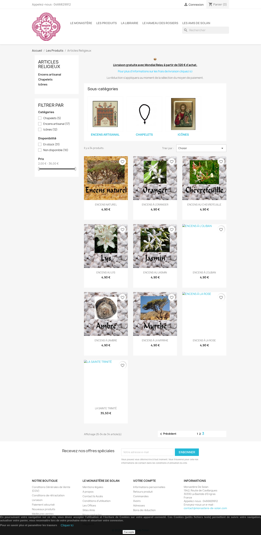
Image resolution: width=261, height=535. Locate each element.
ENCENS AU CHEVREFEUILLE (204, 204)
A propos (88, 491)
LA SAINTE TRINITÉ (106, 408)
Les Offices (89, 505)
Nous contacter (92, 514)
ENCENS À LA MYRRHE (155, 340)
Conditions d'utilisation (97, 501)
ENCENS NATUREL (106, 204)
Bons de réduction (144, 510)
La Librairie (129, 23)
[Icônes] (183, 114)
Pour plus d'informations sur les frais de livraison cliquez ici (155, 71)
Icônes (42, 84)
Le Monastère (81, 23)
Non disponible (55, 150)
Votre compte (144, 481)
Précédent (167, 434)
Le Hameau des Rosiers (160, 23)
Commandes (141, 496)
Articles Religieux (49, 64)
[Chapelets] (144, 114)
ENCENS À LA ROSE (204, 340)
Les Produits (106, 23)
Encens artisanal (49, 74)
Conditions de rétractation (48, 495)
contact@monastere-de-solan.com (205, 508)
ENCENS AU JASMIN (155, 272)
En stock (51, 144)
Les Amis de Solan (196, 23)
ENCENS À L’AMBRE (106, 340)
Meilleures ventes (43, 513)
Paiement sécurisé (43, 504)
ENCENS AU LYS (105, 272)
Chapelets (45, 79)
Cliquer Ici (67, 525)
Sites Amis (89, 510)
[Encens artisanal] (105, 114)
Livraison (37, 500)
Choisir (201, 148)
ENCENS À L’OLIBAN (204, 272)
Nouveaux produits (43, 509)
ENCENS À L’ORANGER (155, 204)
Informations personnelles (149, 487)
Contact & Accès (93, 496)
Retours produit (143, 491)
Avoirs (137, 501)
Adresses (139, 505)
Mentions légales (93, 487)
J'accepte (129, 532)
